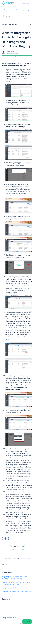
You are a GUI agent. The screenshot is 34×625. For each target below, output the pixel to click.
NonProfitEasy (20, 10)
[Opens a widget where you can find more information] (27, 621)
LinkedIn (8, 538)
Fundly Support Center (8, 10)
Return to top (6, 565)
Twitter (5, 538)
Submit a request (24, 559)
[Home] (8, 4)
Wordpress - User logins (9, 588)
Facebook (3, 538)
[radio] (12, 549)
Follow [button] (17, 57)
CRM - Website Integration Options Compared (16, 591)
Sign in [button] (28, 3)
